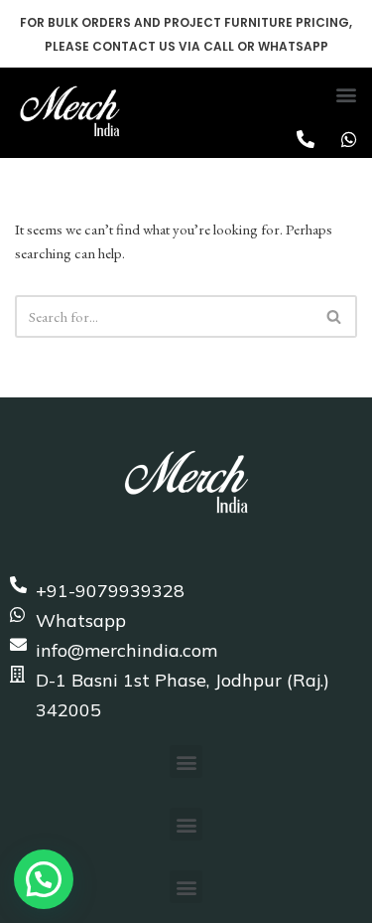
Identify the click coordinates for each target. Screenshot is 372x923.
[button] (345, 93)
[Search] (334, 316)
